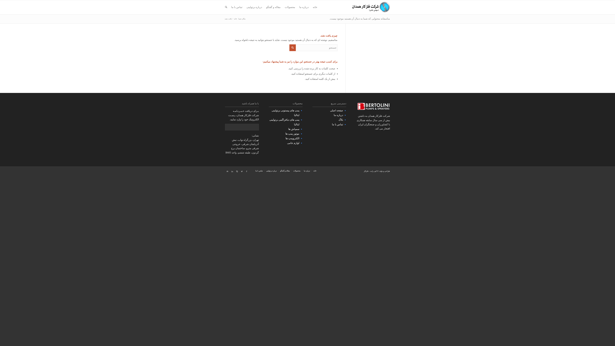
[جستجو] (226, 7)
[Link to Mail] (227, 171)
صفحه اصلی (336, 110)
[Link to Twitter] (241, 171)
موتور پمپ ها (292, 133)
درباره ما (338, 115)
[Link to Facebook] (246, 171)
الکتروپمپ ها (292, 138)
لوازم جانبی (293, 143)
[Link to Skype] (237, 171)
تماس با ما (337, 124)
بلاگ (341, 119)
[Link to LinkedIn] (232, 171)
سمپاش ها (293, 129)
